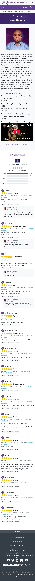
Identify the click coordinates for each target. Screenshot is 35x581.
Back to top (18, 532)
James (9, 208)
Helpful (3, 204)
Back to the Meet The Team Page (17, 144)
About (10, 11)
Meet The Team (19, 11)
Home (4, 11)
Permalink (17, 204)
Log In (26, 7)
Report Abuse (10, 204)
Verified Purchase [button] (7, 260)
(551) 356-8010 (18, 550)
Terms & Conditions (20, 574)
